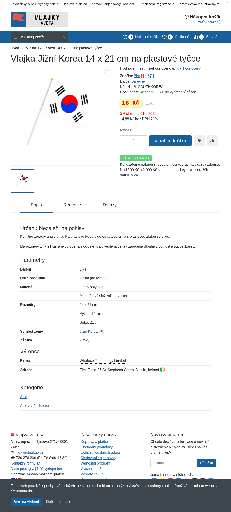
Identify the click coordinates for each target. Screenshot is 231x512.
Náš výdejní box (50, 469)
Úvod (15, 48)
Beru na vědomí (26, 502)
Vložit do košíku (170, 140)
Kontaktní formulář (25, 463)
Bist (137, 76)
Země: (194, 4)
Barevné (138, 81)
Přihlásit (206, 463)
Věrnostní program (95, 463)
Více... (136, 175)
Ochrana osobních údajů (100, 452)
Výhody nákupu (49, 4)
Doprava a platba (74, 4)
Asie (23, 397)
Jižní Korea (89, 331)
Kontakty (129, 4)
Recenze (72, 204)
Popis (36, 204)
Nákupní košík (144, 37)
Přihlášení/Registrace (156, 3)
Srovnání (210, 37)
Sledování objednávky (105, 4)
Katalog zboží (32, 37)
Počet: (126, 130)
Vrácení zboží (91, 469)
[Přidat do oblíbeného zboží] (199, 140)
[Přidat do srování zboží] (212, 140)
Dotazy (110, 204)
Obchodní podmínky (97, 447)
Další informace (58, 501)
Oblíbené (179, 37)
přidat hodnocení (186, 68)
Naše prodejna (22, 469)
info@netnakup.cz (28, 452)
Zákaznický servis (23, 4)
